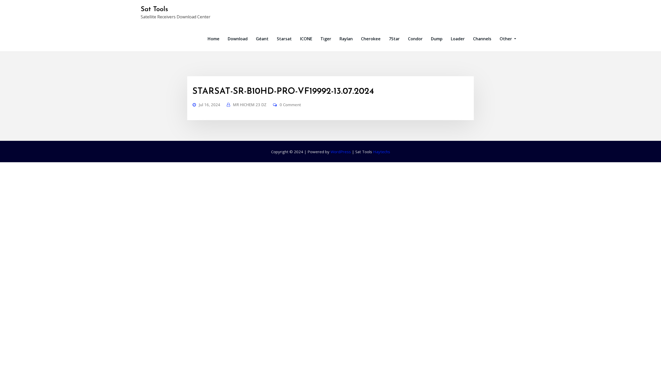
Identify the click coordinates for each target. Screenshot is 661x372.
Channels (482, 39)
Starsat (284, 39)
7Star (394, 39)
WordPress (340, 151)
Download (238, 39)
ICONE (306, 39)
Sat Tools (154, 9)
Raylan (346, 39)
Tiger (325, 39)
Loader (458, 39)
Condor (415, 39)
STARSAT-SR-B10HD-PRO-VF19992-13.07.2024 (283, 91)
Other (506, 39)
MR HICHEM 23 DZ (249, 104)
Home (213, 39)
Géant (262, 39)
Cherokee (371, 39)
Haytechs (381, 151)
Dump (437, 39)
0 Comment (290, 104)
